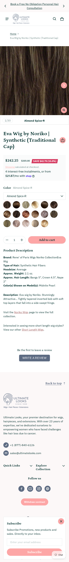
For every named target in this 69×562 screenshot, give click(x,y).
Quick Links (11, 465)
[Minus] (7, 240)
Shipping (10, 166)
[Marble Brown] (35, 214)
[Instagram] (39, 489)
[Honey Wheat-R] (7, 214)
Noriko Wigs (21, 312)
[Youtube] (30, 489)
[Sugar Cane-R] (44, 223)
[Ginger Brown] (54, 204)
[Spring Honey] (35, 223)
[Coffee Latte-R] (16, 204)
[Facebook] (21, 489)
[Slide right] (64, 6)
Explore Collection (43, 467)
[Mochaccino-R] (54, 214)
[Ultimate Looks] (21, 19)
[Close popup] (61, 521)
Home (13, 33)
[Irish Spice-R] (25, 214)
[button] (54, 19)
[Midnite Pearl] (44, 214)
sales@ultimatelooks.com (25, 453)
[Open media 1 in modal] (34, 80)
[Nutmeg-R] (7, 223)
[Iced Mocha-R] (16, 214)
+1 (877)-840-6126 (22, 445)
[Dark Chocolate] (44, 204)
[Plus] (21, 240)
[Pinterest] (48, 489)
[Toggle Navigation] (7, 19)
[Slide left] (5, 6)
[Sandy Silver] (16, 223)
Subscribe (34, 552)
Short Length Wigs (33, 329)
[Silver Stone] (25, 223)
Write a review (34, 358)
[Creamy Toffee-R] (35, 204)
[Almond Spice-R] (7, 204)
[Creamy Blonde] (25, 204)
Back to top (53, 383)
